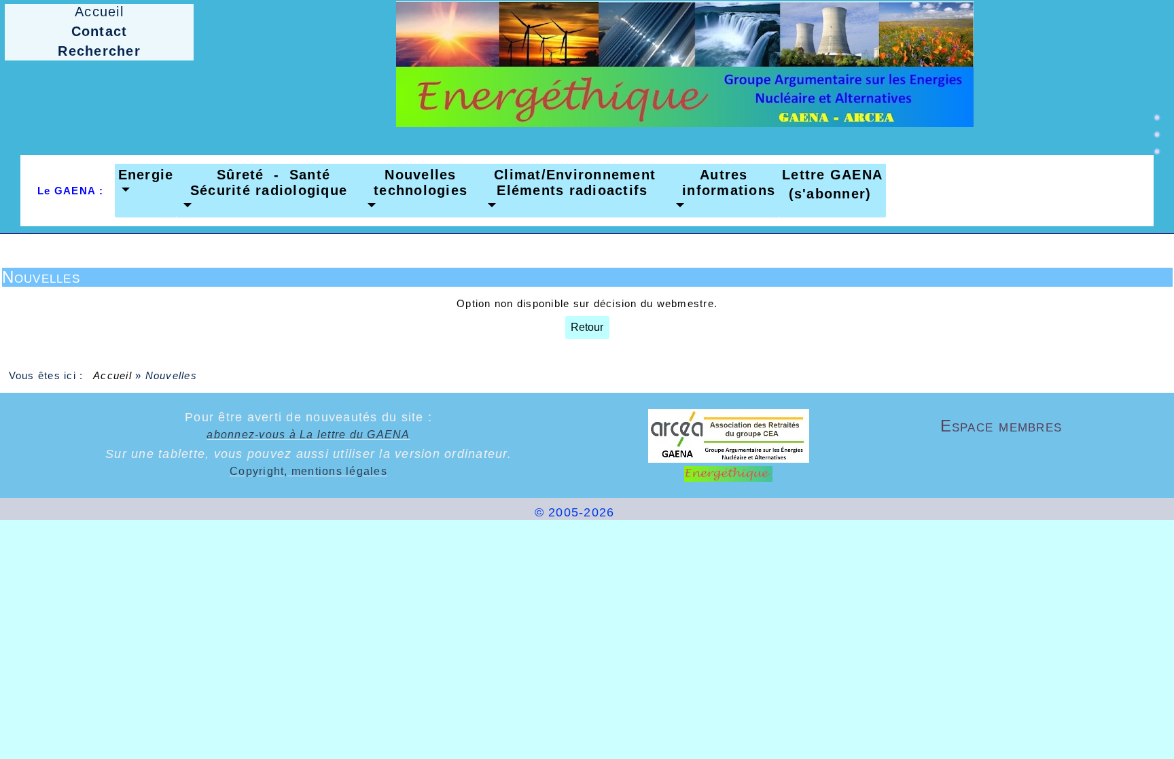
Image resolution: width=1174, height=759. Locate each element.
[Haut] (1157, 117)
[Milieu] (1157, 134)
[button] (146, 183)
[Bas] (1157, 151)
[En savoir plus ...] (667, 512)
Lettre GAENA (832, 174)
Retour (587, 327)
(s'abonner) (825, 193)
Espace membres (1034, 426)
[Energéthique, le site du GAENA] (685, 64)
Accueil (112, 375)
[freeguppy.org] (498, 512)
